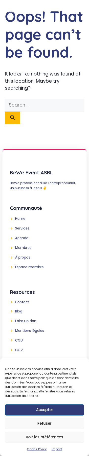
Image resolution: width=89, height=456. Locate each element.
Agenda (21, 237)
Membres (23, 247)
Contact (22, 302)
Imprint (57, 449)
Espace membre (29, 267)
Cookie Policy (37, 449)
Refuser (44, 423)
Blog (18, 311)
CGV (19, 349)
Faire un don (25, 320)
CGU (19, 340)
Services (22, 228)
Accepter (44, 409)
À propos (22, 257)
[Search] (12, 118)
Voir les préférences (44, 437)
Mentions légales (29, 330)
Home (20, 218)
